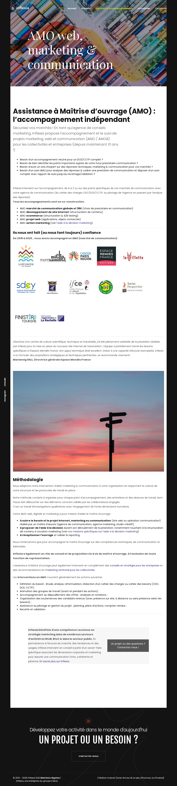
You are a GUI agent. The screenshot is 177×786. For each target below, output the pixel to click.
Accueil (72, 8)
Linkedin (4, 382)
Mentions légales (50, 777)
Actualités (144, 8)
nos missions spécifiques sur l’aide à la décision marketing (103, 531)
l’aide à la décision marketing (74, 223)
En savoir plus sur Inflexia (54, 661)
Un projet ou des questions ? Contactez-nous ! (128, 645)
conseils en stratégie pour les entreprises (134, 565)
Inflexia (85, 8)
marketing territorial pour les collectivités (70, 570)
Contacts (161, 8)
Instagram (4, 396)
